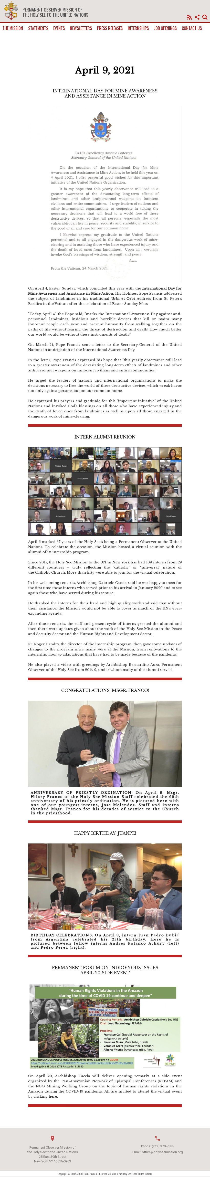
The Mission (13, 28)
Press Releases (110, 28)
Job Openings (165, 28)
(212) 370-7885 (163, 1146)
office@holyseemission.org (162, 1152)
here (53, 1096)
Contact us (192, 28)
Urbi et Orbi (123, 298)
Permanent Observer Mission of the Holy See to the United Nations (55, 12)
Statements (38, 28)
